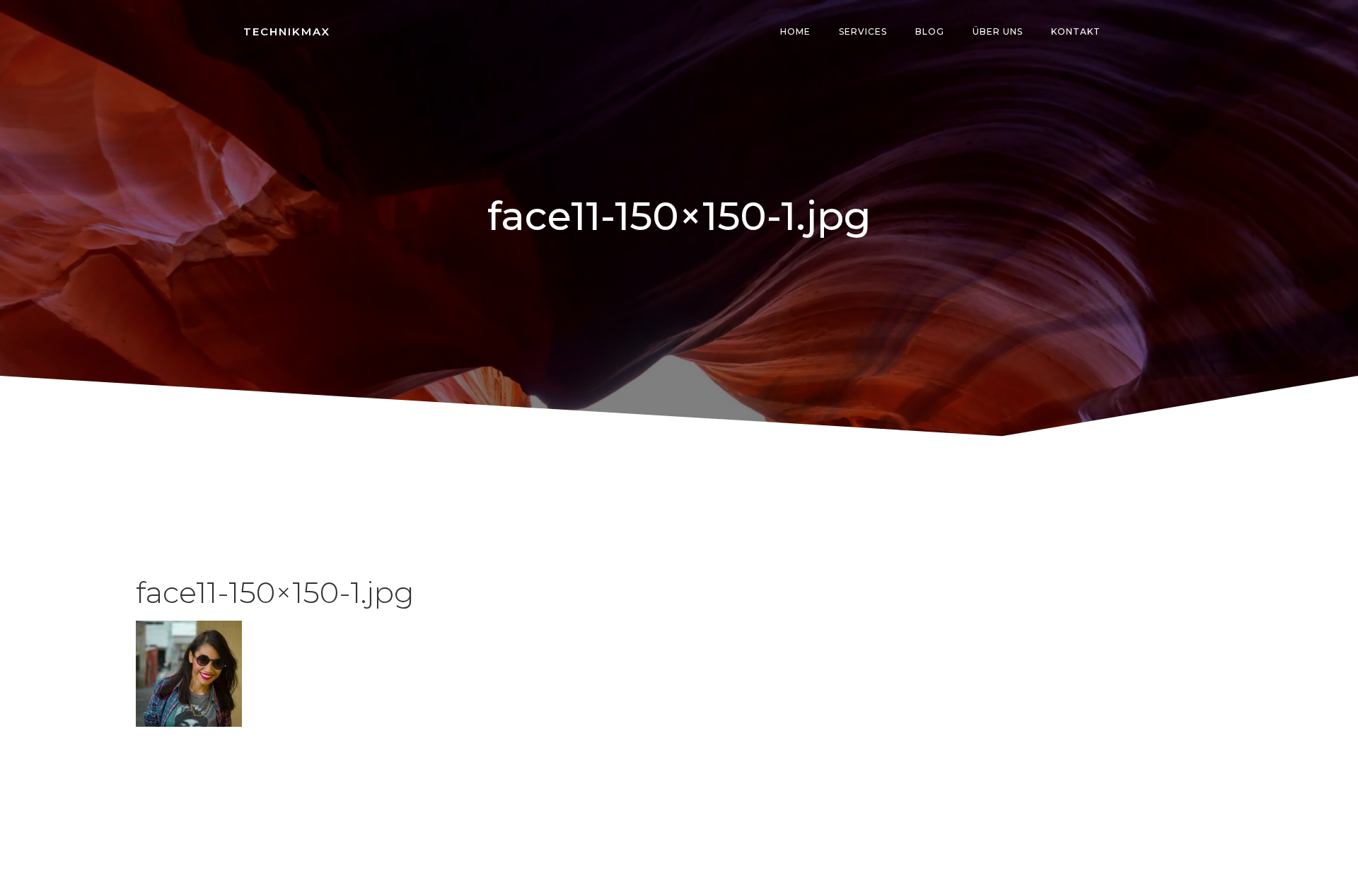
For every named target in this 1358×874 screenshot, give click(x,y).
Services (863, 31)
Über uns (998, 31)
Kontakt (1076, 31)
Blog (929, 31)
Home (795, 31)
